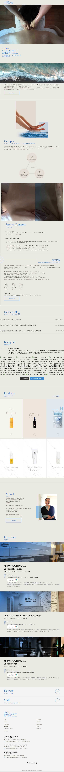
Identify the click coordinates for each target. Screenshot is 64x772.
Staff (38, 726)
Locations (39, 728)
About (5, 722)
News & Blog (39, 724)
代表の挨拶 (6, 724)
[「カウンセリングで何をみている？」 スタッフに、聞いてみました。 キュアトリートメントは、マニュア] (24, 366)
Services (39, 722)
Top (5, 719)
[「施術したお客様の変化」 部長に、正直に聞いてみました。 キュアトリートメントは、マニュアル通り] (7, 366)
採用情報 (39, 719)
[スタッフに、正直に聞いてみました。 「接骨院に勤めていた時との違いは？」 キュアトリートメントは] (40, 366)
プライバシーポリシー (9, 728)
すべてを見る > (56, 396)
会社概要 (6, 726)
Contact (6, 731)
